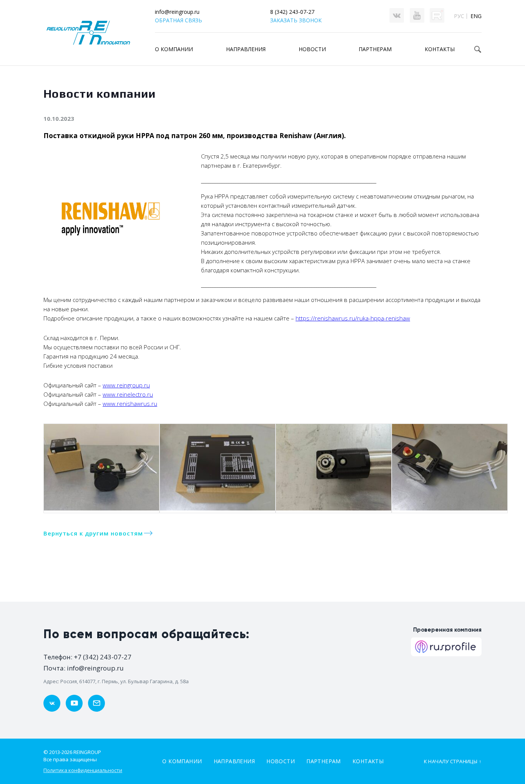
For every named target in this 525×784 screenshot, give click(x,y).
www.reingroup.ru (126, 385)
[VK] (51, 703)
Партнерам (323, 761)
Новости (312, 49)
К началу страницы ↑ (453, 761)
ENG (476, 16)
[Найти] (478, 49)
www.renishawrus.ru (130, 403)
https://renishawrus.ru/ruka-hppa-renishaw (353, 318)
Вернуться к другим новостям (93, 533)
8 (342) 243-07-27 (292, 11)
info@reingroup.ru (177, 11)
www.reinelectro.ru (128, 394)
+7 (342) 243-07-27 (102, 656)
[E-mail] (96, 703)
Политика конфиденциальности (82, 770)
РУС (459, 16)
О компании (174, 49)
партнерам (375, 49)
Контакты (368, 761)
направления (246, 49)
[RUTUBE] (74, 703)
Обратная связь (178, 20)
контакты (440, 49)
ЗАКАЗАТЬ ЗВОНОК (296, 20)
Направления (234, 761)
